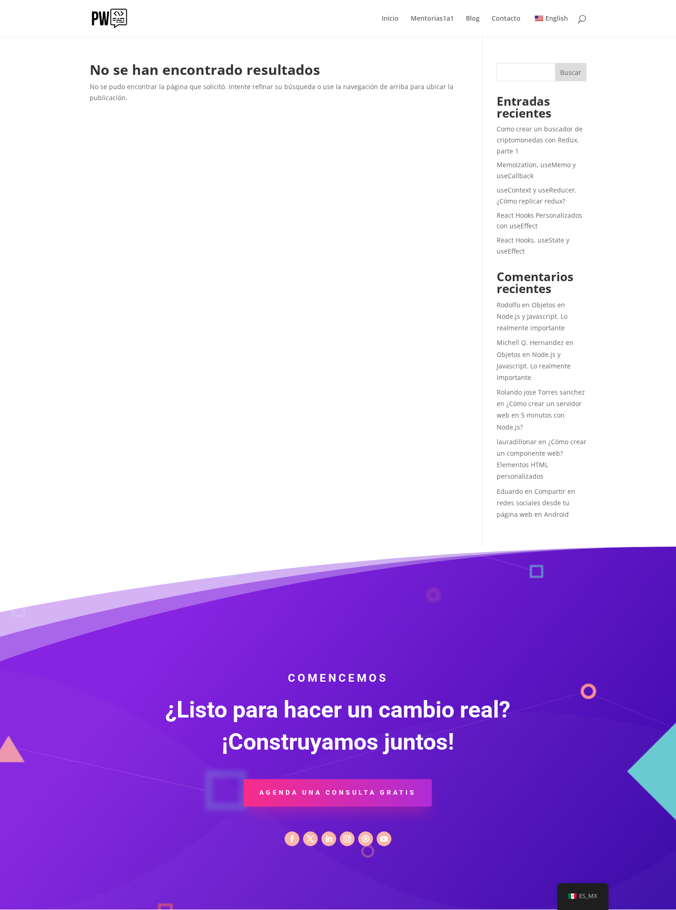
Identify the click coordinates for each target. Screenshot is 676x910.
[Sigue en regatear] (365, 838)
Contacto (506, 19)
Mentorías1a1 (432, 19)
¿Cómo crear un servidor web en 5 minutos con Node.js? (539, 415)
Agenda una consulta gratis (337, 792)
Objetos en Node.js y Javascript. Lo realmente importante (532, 316)
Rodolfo (508, 304)
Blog (473, 19)
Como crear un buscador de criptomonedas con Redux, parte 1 (540, 139)
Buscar (570, 72)
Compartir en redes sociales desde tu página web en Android (536, 503)
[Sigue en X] (310, 838)
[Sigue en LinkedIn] (328, 838)
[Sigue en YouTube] (384, 838)
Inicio (390, 19)
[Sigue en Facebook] (292, 838)
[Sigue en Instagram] (347, 838)
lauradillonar (517, 441)
